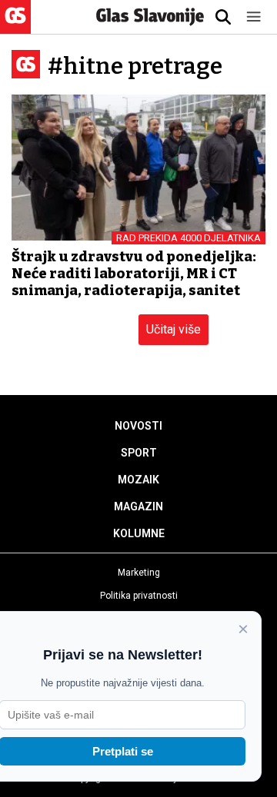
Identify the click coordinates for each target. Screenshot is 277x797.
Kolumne (139, 533)
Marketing (139, 572)
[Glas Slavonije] (15, 26)
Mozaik (138, 479)
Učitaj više (173, 329)
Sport (139, 453)
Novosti (138, 426)
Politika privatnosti (139, 595)
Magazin (138, 506)
